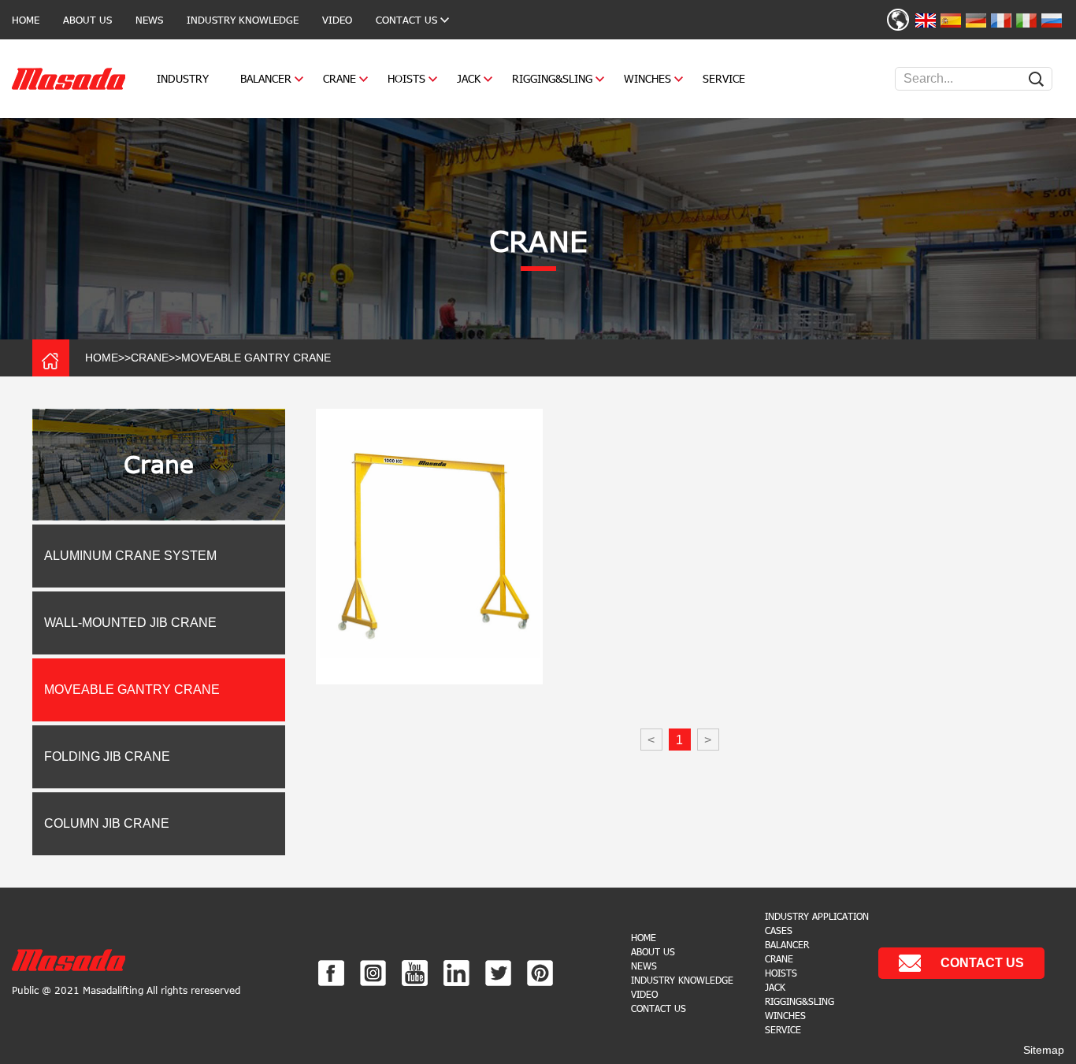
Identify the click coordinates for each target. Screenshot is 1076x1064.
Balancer (265, 78)
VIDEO (337, 19)
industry (183, 78)
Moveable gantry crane (256, 357)
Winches (647, 78)
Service (724, 78)
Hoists (406, 78)
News (149, 19)
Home (25, 19)
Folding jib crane (107, 756)
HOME (101, 357)
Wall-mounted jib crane (130, 622)
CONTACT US (406, 19)
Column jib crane (106, 823)
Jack (468, 78)
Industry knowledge (243, 19)
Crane (339, 78)
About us (87, 19)
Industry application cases (817, 923)
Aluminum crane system (130, 555)
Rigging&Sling (552, 78)
